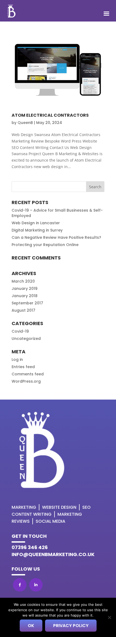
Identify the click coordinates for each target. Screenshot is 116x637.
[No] (109, 617)
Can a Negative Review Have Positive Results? (56, 237)
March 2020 (23, 281)
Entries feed (23, 366)
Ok (31, 625)
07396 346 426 (30, 547)
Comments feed (28, 374)
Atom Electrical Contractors (50, 115)
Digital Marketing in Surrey (37, 230)
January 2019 (24, 288)
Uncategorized (26, 338)
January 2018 (24, 295)
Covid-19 (20, 331)
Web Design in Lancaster (36, 223)
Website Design (59, 507)
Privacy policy (70, 625)
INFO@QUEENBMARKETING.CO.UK (53, 554)
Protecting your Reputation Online (45, 244)
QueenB (25, 122)
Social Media (50, 521)
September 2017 (27, 303)
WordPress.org (26, 381)
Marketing (24, 507)
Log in (17, 359)
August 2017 (23, 310)
